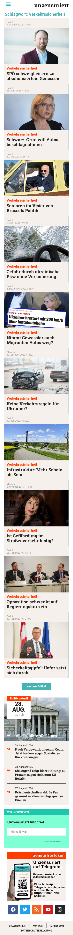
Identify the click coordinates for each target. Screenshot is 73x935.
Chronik (11, 352)
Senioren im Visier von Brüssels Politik (30, 208)
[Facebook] (13, 909)
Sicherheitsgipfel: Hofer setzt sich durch (36, 670)
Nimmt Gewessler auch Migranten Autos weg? (31, 340)
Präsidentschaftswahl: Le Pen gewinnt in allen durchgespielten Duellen (39, 796)
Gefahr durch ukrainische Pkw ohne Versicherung (33, 274)
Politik (10, 22)
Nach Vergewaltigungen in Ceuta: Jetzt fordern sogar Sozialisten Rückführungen (39, 753)
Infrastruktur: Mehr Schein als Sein (34, 472)
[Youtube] (48, 909)
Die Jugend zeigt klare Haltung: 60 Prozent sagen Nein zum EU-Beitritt (40, 774)
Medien (11, 484)
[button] (8, 4)
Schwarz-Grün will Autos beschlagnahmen (32, 142)
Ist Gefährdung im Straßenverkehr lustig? (30, 538)
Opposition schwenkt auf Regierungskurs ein (32, 604)
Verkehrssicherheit (22, 68)
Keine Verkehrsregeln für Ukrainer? (33, 406)
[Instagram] (60, 909)
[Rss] (36, 909)
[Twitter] (25, 909)
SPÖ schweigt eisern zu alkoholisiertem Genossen (33, 76)
